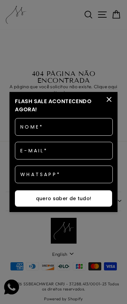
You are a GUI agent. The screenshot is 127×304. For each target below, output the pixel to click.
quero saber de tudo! (63, 198)
